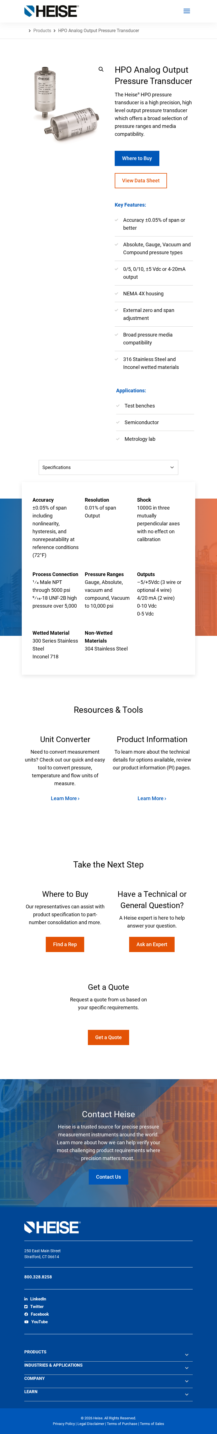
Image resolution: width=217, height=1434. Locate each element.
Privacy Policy (64, 1424)
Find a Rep (65, 944)
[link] (35, 1299)
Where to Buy (137, 158)
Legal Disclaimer (91, 1424)
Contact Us (108, 1177)
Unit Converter (65, 739)
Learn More (64, 798)
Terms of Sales (152, 1424)
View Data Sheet (141, 180)
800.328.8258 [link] (38, 1277)
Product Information (152, 739)
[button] (101, 69)
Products (42, 30)
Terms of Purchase (122, 1424)
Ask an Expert (151, 944)
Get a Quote (108, 1037)
